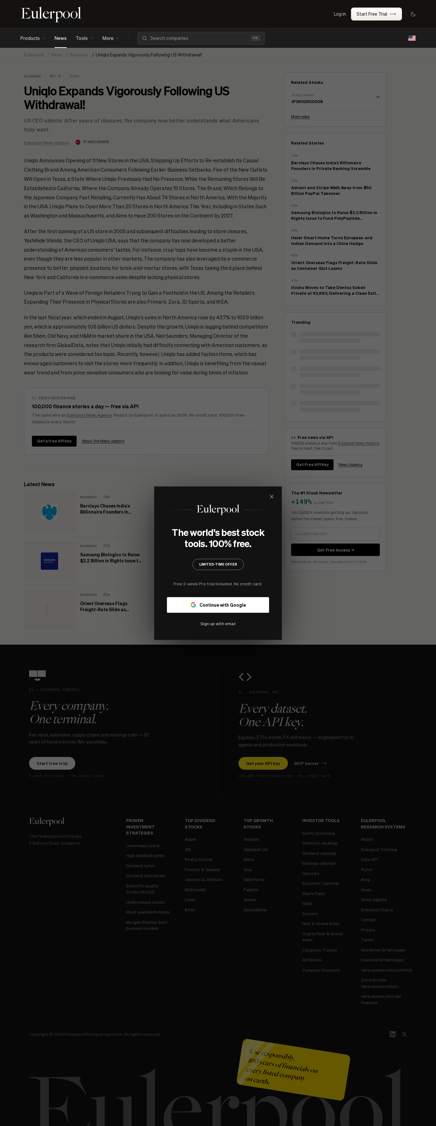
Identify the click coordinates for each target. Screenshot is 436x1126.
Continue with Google (222, 604)
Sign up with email (218, 623)
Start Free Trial (372, 14)
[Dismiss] (272, 497)
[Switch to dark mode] (413, 14)
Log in (340, 14)
